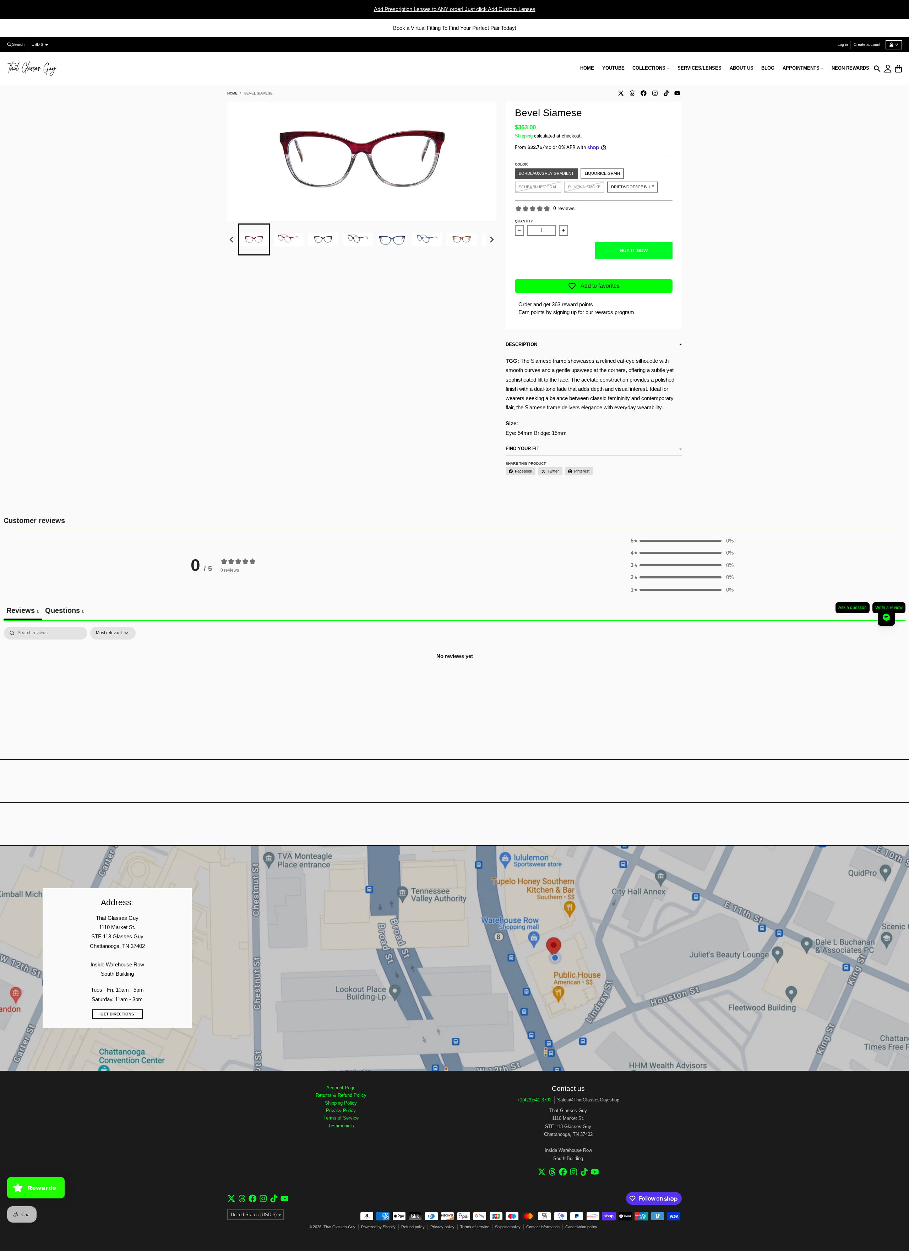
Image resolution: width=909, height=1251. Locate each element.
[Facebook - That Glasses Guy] (643, 93)
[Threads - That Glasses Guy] (632, 93)
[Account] (888, 69)
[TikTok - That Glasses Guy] (666, 93)
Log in (843, 44)
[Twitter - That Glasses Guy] (620, 93)
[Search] (877, 69)
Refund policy (413, 1227)
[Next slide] (491, 240)
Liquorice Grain (602, 173)
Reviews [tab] (22, 610)
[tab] (64, 611)
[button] (254, 239)
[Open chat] (886, 617)
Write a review (889, 607)
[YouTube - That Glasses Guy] (677, 93)
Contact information (543, 1227)
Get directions (117, 1014)
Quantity (524, 221)
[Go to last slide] (231, 240)
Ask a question (852, 607)
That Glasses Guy (339, 1227)
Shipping (524, 136)
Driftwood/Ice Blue (632, 187)
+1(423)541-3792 (534, 1099)
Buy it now (634, 250)
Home (232, 93)
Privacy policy (442, 1227)
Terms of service (474, 1227)
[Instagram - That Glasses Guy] (655, 93)
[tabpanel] (454, 680)
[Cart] (898, 69)
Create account (867, 44)
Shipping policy (508, 1227)
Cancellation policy (581, 1227)
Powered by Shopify (378, 1227)
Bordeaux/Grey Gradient (546, 173)
